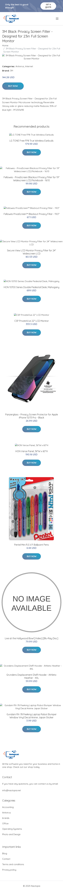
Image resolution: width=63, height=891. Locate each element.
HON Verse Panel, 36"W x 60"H (31, 451)
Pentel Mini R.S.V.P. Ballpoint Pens (31, 544)
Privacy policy (9, 869)
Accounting (8, 807)
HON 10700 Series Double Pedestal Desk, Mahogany (31, 287)
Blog (4, 853)
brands (5, 818)
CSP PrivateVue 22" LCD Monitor (31, 320)
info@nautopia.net (11, 790)
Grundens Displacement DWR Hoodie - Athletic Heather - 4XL (31, 676)
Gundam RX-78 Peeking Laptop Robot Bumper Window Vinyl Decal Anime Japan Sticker (32, 716)
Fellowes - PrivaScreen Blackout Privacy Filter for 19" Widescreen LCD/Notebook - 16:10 (31, 179)
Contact (6, 858)
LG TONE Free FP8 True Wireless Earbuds (31, 140)
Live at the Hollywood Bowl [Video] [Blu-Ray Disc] (31, 638)
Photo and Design (11, 834)
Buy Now (13, 86)
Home (5, 45)
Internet (29, 66)
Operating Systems (12, 829)
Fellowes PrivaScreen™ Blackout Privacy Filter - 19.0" (31, 214)
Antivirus (20, 66)
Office (5, 823)
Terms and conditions (13, 864)
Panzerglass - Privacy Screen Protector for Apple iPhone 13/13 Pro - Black (31, 416)
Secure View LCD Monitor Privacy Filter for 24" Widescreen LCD (31, 252)
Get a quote (48, 5)
